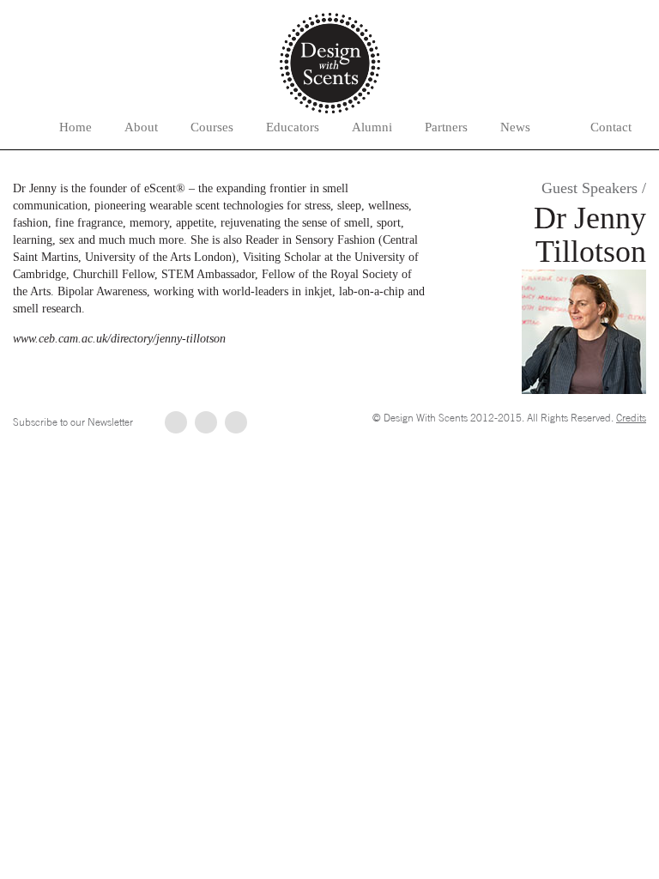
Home (75, 127)
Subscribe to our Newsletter (73, 422)
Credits (631, 418)
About (141, 127)
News (515, 127)
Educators (292, 127)
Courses (211, 127)
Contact (611, 127)
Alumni (372, 127)
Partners (446, 127)
